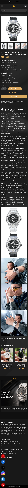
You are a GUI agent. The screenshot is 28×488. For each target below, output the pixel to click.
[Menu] (2, 6)
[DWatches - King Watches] (14, 6)
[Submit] (25, 10)
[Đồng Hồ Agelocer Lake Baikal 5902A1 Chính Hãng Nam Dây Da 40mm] (21, 355)
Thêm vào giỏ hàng (15, 88)
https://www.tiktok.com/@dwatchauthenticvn (11, 449)
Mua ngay (14, 96)
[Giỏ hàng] (25, 6)
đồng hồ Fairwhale (17, 338)
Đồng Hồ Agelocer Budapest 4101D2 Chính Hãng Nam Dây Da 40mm (7, 366)
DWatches (23, 187)
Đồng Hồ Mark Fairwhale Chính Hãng (8, 102)
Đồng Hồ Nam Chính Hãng (11, 101)
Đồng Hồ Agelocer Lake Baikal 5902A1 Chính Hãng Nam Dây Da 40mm (20, 366)
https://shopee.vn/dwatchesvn (12, 445)
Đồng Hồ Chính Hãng (21, 101)
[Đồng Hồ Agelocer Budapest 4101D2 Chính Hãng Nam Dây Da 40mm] (7, 355)
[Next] (25, 29)
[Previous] (3, 29)
